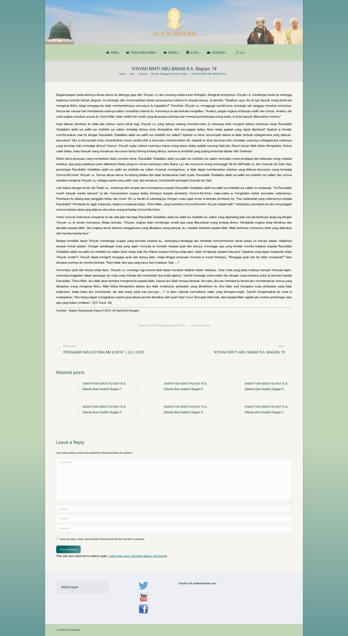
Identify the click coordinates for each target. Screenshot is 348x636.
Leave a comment (200, 325)
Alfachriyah (69, 587)
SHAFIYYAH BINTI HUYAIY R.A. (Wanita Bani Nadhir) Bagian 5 (266, 386)
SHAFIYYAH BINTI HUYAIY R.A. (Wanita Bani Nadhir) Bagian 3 (185, 409)
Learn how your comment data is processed (138, 556)
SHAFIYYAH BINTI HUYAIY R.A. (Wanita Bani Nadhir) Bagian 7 (104, 386)
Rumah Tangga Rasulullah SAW (167, 325)
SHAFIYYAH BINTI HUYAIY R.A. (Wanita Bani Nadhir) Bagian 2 (266, 409)
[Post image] (67, 390)
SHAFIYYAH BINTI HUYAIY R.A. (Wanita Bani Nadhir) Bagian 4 (104, 409)
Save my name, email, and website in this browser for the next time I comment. (102, 539)
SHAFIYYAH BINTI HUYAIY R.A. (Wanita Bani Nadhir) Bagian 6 (185, 386)
